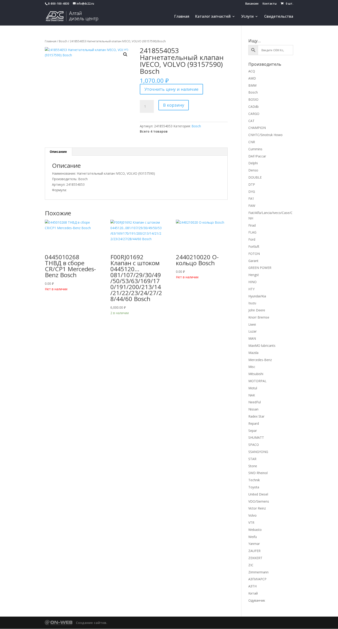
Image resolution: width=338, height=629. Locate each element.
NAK (251, 395)
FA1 (251, 198)
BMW (252, 85)
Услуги (247, 17)
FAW (251, 205)
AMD (252, 78)
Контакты (270, 4)
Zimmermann (258, 572)
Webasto (255, 529)
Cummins (255, 149)
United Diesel (258, 494)
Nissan (253, 409)
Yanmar (254, 543)
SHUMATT (256, 437)
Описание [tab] (58, 151)
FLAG (252, 232)
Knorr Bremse (258, 317)
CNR (251, 142)
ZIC (250, 565)
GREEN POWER (259, 267)
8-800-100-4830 (58, 4)
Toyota (253, 487)
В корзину (173, 105)
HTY (251, 289)
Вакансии (251, 4)
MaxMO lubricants (261, 345)
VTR (251, 522)
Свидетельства (278, 17)
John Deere (256, 310)
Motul (252, 388)
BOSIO (253, 99)
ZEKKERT (255, 558)
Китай (253, 593)
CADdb (253, 106)
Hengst (253, 275)
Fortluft (253, 246)
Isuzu (252, 303)
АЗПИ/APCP (257, 579)
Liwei (252, 324)
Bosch (63, 41)
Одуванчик (256, 600)
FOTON (254, 253)
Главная (181, 17)
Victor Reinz (257, 508)
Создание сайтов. (91, 622)
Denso (253, 170)
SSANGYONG (258, 452)
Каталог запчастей (213, 17)
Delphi (253, 163)
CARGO (253, 113)
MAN (252, 338)
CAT (251, 121)
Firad (252, 225)
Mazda (253, 352)
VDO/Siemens (258, 501)
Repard (253, 423)
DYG (251, 191)
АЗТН (252, 586)
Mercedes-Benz (260, 360)
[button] (125, 54)
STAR (252, 459)
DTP (251, 184)
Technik (254, 480)
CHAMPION (257, 127)
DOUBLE (255, 177)
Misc (251, 366)
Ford (251, 239)
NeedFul (254, 402)
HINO (252, 282)
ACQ (251, 71)
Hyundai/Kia (257, 296)
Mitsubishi (255, 374)
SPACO (253, 444)
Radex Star (256, 416)
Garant (253, 261)
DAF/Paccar (257, 156)
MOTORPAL (257, 381)
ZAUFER (254, 551)
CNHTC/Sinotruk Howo (265, 135)
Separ (252, 430)
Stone (252, 466)
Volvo (252, 515)
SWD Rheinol (258, 473)
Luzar (252, 331)
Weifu (252, 537)
